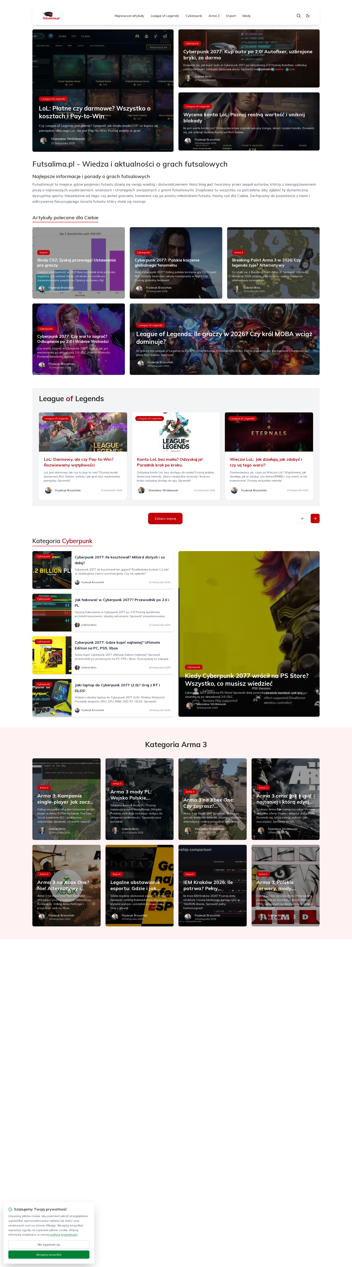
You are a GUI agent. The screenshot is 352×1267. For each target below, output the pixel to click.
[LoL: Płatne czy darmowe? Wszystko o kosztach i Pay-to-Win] (103, 90)
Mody (246, 16)
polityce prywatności (63, 1234)
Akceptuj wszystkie (49, 1254)
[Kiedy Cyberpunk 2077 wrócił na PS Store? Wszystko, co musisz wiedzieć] (249, 634)
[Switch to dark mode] (307, 15)
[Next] (315, 518)
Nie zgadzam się (49, 1244)
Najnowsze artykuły (129, 16)
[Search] (298, 15)
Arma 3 (214, 16)
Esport (231, 16)
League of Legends (165, 16)
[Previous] (302, 518)
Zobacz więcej (165, 518)
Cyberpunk (194, 16)
